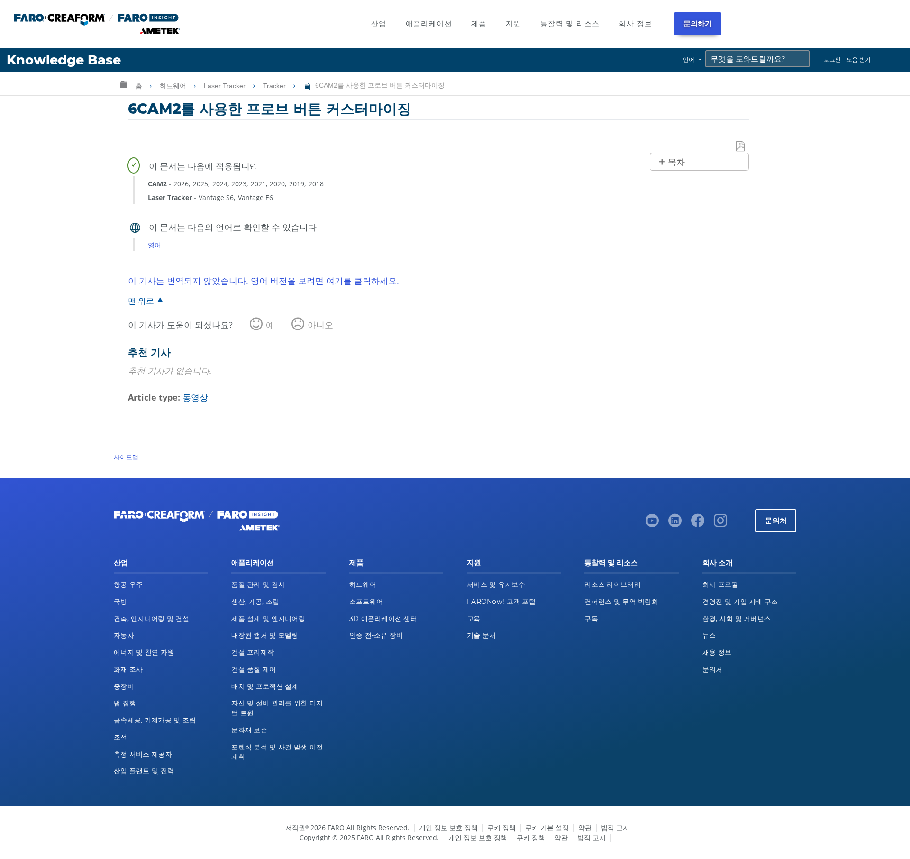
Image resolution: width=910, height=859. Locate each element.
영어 (154, 244)
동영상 (195, 397)
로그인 (832, 59)
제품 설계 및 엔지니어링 (268, 618)
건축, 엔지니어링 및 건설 (151, 618)
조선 (120, 737)
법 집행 (125, 703)
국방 (120, 601)
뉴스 (709, 635)
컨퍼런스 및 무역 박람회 (621, 601)
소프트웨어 (366, 601)
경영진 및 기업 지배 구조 (740, 601)
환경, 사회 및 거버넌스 (736, 618)
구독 (591, 618)
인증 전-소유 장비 (376, 635)
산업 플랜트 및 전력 (144, 771)
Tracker (275, 86)
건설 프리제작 (252, 652)
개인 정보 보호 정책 (448, 827)
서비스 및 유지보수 (496, 584)
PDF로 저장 (740, 146)
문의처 (776, 520)
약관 (585, 827)
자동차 (124, 635)
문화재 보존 (249, 730)
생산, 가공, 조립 (255, 601)
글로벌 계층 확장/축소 (123, 84)
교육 (474, 618)
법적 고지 (615, 827)
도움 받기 (858, 59)
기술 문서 (481, 635)
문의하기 (697, 23)
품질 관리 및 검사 (258, 584)
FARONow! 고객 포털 (501, 601)
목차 (676, 162)
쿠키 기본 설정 (547, 827)
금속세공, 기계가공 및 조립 (155, 720)
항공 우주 (128, 584)
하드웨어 (174, 86)
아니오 (320, 324)
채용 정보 (716, 652)
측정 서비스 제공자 (143, 754)
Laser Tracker (225, 86)
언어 (688, 59)
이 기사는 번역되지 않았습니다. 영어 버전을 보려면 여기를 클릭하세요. (263, 280)
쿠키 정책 (501, 827)
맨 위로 (141, 300)
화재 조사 (128, 669)
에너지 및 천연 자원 (144, 652)
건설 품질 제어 (253, 669)
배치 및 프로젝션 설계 (264, 686)
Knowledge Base (64, 60)
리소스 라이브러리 (612, 584)
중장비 (124, 686)
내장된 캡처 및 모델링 (264, 635)
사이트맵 (126, 457)
